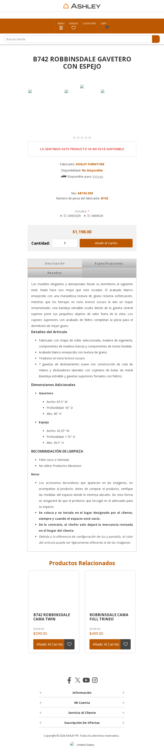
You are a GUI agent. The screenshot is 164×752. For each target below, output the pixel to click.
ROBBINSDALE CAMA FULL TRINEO (108, 617)
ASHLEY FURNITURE (90, 164)
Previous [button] (25, 616)
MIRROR (97, 216)
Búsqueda (156, 39)
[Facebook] (69, 680)
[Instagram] (95, 680)
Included (81, 211)
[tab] (70, 215)
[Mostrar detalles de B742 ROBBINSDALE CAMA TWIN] (54, 591)
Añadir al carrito (106, 243)
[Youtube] (86, 680)
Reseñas (55, 273)
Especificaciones (109, 263)
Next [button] (138, 616)
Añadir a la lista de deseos (69, 644)
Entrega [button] (97, 176)
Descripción (55, 263)
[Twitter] (77, 680)
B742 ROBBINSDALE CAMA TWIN (51, 617)
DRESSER (74, 216)
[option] (45, 107)
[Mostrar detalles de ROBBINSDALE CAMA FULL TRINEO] (110, 591)
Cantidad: (40, 243)
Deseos (73, 23)
